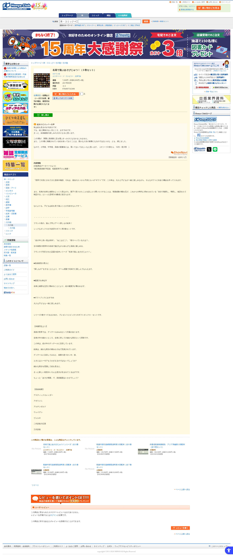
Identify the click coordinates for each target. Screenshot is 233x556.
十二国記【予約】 (134, 25)
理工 (7, 199)
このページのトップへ (220, 546)
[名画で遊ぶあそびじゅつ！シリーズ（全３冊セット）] (36, 453)
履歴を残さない (224, 107)
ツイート (35, 485)
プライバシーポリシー (41, 546)
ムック (8, 234)
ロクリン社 (56, 74)
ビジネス (9, 191)
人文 (7, 196)
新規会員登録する (187, 10)
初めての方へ (9, 288)
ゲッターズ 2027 (120, 25)
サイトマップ (225, 2)
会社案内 (7, 546)
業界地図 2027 (80, 25)
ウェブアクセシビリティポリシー (127, 546)
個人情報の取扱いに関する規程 (206, 140)
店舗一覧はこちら (212, 91)
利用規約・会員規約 (22, 546)
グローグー (91, 25)
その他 (8, 222)
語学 (7, 208)
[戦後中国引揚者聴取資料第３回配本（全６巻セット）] (89, 453)
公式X (109, 546)
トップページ (67, 15)
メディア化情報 (10, 250)
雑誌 (109, 15)
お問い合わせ (213, 2)
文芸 (7, 182)
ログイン (192, 6)
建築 (7, 202)
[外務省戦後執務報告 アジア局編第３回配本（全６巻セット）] (143, 458)
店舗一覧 (175, 2)
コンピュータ (11, 194)
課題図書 (108, 25)
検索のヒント (164, 21)
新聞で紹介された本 (12, 247)
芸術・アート (11, 188)
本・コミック (9, 179)
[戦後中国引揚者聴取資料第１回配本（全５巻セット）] (36, 478)
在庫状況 (37, 95)
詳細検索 (155, 21)
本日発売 (7, 244)
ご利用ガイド (185, 2)
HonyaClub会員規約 (202, 138)
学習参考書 (10, 211)
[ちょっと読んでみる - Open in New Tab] (43, 115)
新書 (7, 219)
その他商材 (122, 15)
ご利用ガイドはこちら (219, 70)
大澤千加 (78, 76)
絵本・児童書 (11, 214)
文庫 (7, 216)
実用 (7, 185)
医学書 (8, 205)
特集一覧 (7, 255)
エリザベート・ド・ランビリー (63, 76)
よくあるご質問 (199, 2)
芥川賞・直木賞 (10, 253)
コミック (95, 15)
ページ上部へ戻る (183, 489)
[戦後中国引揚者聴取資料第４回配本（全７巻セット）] (89, 473)
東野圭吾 (100, 25)
